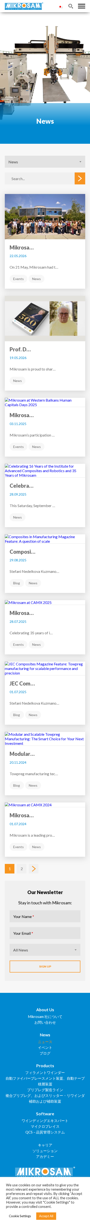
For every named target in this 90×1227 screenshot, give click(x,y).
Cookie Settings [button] (20, 1216)
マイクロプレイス (45, 1126)
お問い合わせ (45, 1022)
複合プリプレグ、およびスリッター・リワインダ (45, 1095)
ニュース (45, 1041)
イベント (45, 1047)
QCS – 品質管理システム (45, 1132)
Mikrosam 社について (45, 1016)
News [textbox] (13, 162)
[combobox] (45, 162)
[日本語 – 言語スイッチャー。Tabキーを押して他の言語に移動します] (60, 6)
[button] (81, 6)
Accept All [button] (46, 1216)
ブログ (45, 1053)
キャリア (45, 1145)
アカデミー (45, 1156)
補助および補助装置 (45, 1101)
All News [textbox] (20, 950)
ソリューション (45, 1151)
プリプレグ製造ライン (45, 1090)
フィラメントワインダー (45, 1072)
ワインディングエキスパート (45, 1120)
